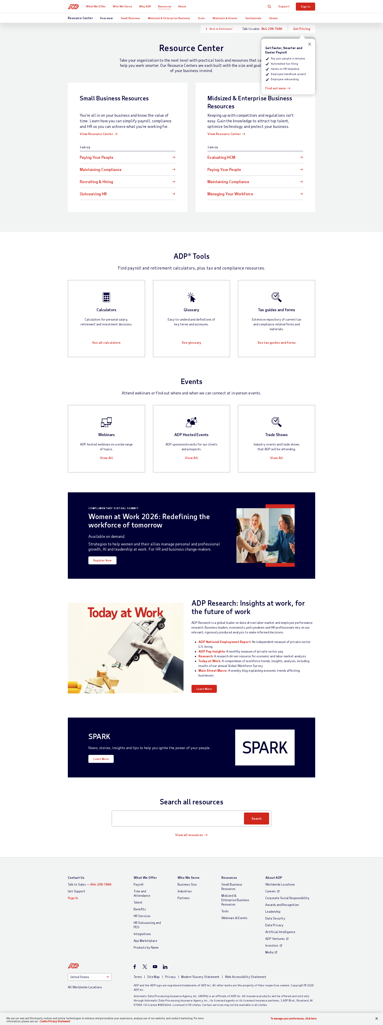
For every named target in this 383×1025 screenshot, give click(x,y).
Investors (271, 945)
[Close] (376, 1018)
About (182, 6)
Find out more (275, 88)
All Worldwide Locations (85, 987)
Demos (273, 18)
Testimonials (253, 18)
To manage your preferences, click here (294, 1018)
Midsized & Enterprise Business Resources (235, 900)
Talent (138, 902)
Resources (164, 6)
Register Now (102, 560)
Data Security (275, 918)
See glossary (191, 342)
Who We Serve (122, 6)
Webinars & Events (224, 18)
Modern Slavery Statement (200, 977)
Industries (185, 891)
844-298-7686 (271, 29)
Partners (184, 898)
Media (269, 952)
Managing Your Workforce (230, 193)
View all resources (189, 835)
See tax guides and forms (277, 342)
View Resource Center (96, 134)
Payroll (139, 884)
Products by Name (146, 947)
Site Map (153, 977)
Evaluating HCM (221, 157)
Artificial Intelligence (280, 932)
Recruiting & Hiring (96, 181)
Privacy (170, 977)
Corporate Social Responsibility (287, 898)
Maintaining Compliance (101, 169)
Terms (138, 977)
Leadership (272, 911)
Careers (270, 891)
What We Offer (96, 6)
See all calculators (106, 342)
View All (106, 458)
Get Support (76, 891)
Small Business (130, 18)
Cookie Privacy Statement (55, 1021)
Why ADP (145, 6)
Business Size (187, 884)
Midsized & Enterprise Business (169, 18)
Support (283, 6)
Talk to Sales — (89, 884)
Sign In (305, 6)
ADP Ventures (275, 938)
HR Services (142, 916)
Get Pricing (301, 29)
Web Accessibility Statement (245, 977)
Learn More (204, 688)
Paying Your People (96, 157)
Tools (201, 18)
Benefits (140, 909)
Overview (106, 18)
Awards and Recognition (282, 905)
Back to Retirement (221, 28)
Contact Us (76, 877)
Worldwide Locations (280, 884)
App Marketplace (145, 940)
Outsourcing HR (93, 193)
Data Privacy (274, 925)
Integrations (142, 934)
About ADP (273, 877)
